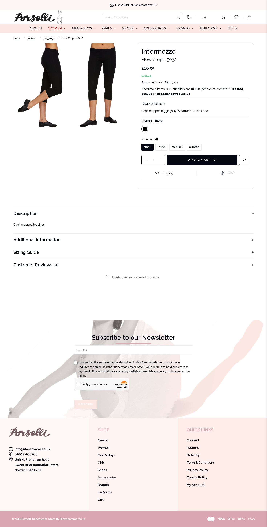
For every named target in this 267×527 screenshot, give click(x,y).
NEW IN (36, 28)
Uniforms (105, 492)
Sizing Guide (26, 252)
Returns (193, 447)
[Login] (223, 17)
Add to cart (199, 160)
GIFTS (232, 28)
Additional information (36, 239)
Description (25, 213)
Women (104, 447)
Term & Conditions (201, 462)
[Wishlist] (236, 17)
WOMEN (55, 28)
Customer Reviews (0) (36, 264)
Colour (152, 121)
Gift (101, 500)
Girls (101, 462)
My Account (196, 485)
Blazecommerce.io (72, 519)
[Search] (178, 17)
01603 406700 (26, 454)
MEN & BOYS (82, 28)
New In (103, 440)
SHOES (127, 28)
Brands (103, 485)
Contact (193, 440)
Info (203, 17)
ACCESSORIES (154, 28)
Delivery (193, 455)
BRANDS (183, 28)
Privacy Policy (197, 470)
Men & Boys (106, 455)
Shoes (102, 470)
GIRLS (107, 28)
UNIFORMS (209, 28)
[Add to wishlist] (244, 160)
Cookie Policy (197, 477)
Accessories (107, 477)
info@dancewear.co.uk (32, 449)
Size (149, 139)
